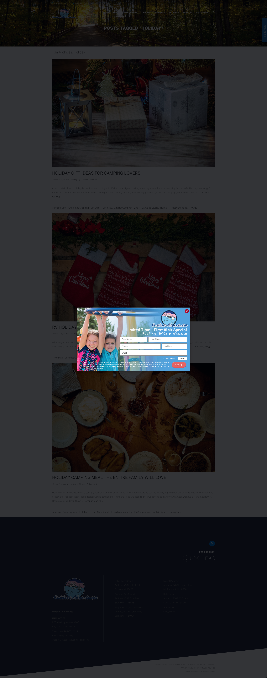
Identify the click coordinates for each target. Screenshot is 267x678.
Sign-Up (178, 365)
